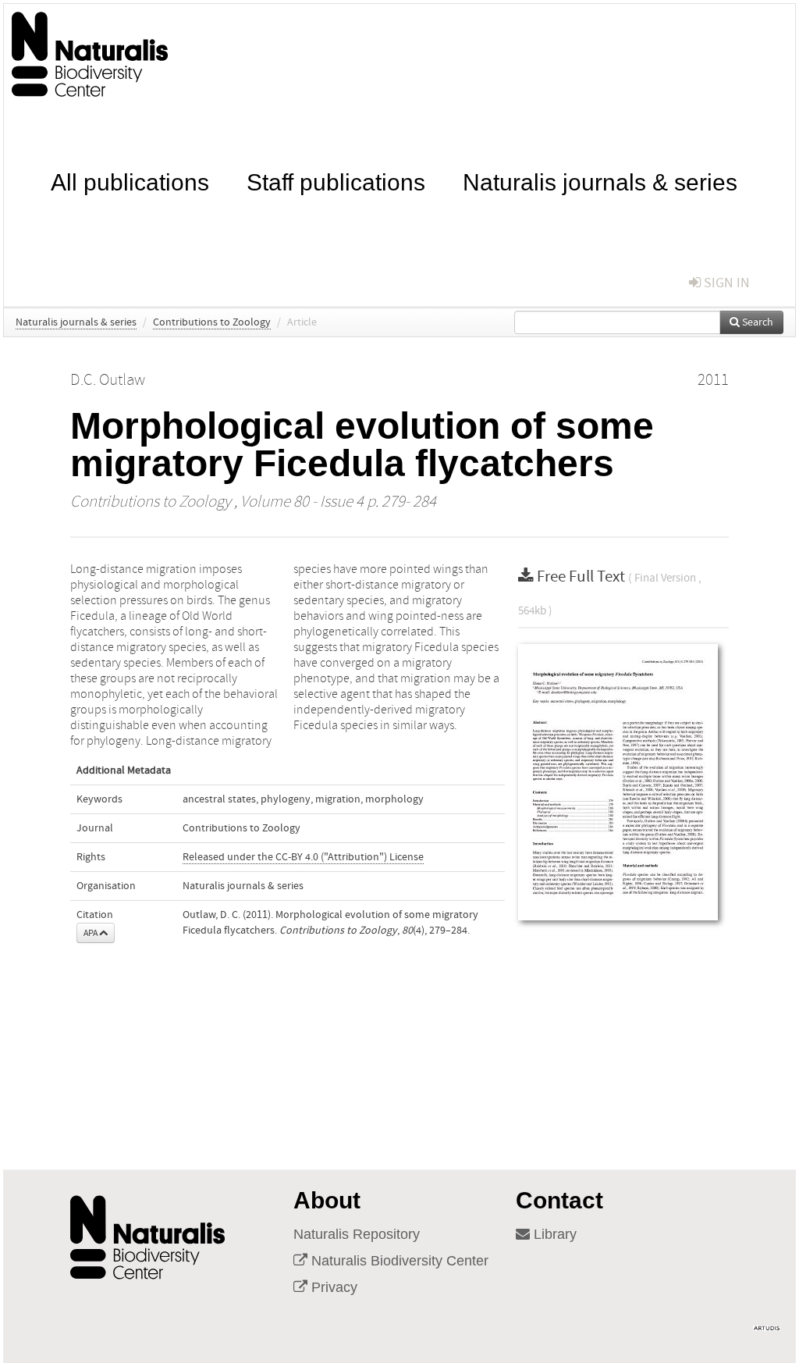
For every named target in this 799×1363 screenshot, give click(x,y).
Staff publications (336, 180)
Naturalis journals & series (600, 180)
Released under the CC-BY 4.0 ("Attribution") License (303, 857)
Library (553, 1234)
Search (756, 322)
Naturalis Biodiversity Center (397, 1261)
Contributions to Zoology (212, 322)
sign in (725, 283)
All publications (130, 180)
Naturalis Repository (356, 1234)
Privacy (332, 1287)
